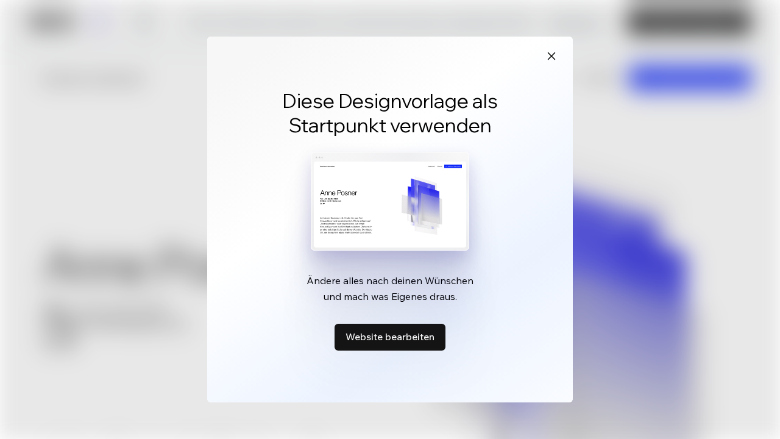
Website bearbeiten (390, 336)
